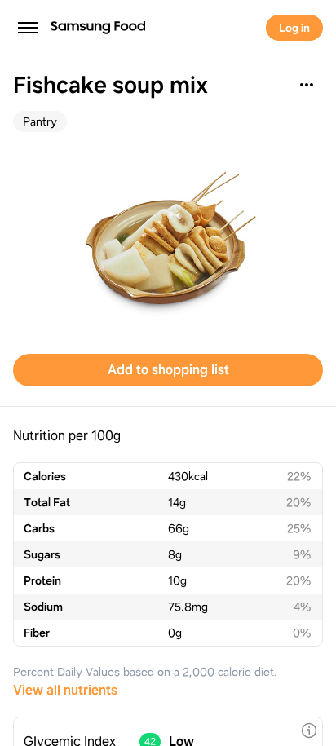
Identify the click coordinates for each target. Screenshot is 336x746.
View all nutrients (65, 690)
